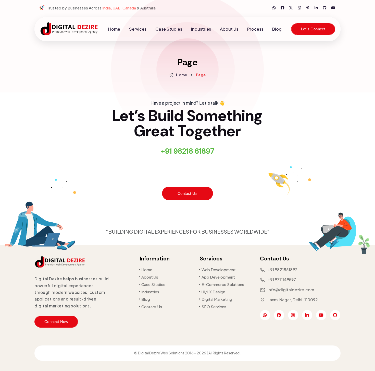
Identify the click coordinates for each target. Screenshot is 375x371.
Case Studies (168, 29)
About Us (229, 29)
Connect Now (56, 322)
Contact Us (187, 194)
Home (114, 29)
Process (255, 29)
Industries (201, 29)
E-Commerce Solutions (223, 284)
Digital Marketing (217, 299)
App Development (218, 276)
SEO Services (214, 306)
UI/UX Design (213, 291)
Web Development (219, 269)
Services (137, 29)
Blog (277, 29)
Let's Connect (313, 29)
